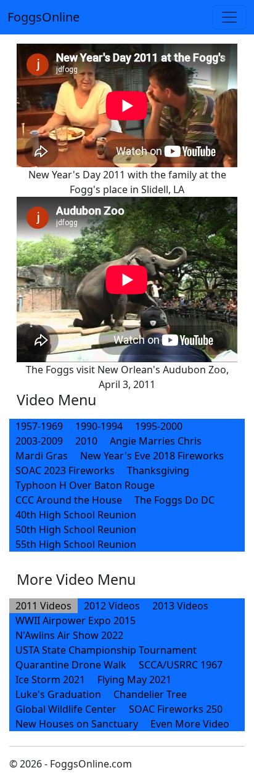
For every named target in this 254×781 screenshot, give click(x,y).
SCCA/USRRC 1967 (181, 665)
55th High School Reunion (75, 544)
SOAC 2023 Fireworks (65, 470)
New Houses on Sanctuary (76, 724)
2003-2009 (39, 441)
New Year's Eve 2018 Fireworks (152, 455)
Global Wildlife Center (66, 709)
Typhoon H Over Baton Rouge (85, 485)
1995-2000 (158, 426)
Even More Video (189, 724)
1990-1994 (99, 426)
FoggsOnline (43, 17)
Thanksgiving (158, 470)
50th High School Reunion (75, 529)
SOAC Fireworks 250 (176, 709)
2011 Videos (43, 606)
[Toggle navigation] (229, 17)
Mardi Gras (41, 455)
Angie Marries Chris (156, 441)
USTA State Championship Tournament (106, 650)
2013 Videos (180, 606)
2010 (86, 441)
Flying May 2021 (134, 679)
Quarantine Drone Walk (70, 665)
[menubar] (127, 485)
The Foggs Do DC (174, 500)
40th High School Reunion (75, 514)
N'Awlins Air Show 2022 (69, 635)
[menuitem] (39, 426)
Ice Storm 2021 (50, 679)
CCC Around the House (68, 500)
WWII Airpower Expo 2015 (75, 620)
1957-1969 (39, 426)
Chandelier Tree (150, 694)
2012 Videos (112, 606)
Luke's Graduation (58, 694)
